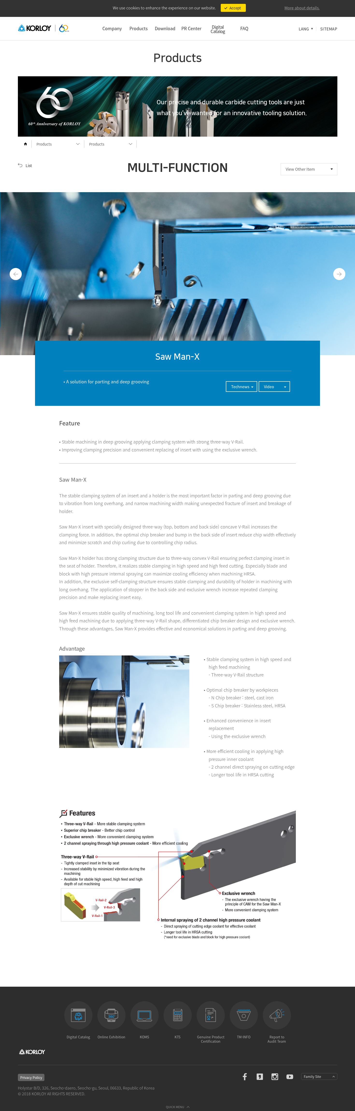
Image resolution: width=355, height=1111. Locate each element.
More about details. (302, 8)
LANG (304, 29)
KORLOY (43, 28)
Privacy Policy (31, 1077)
